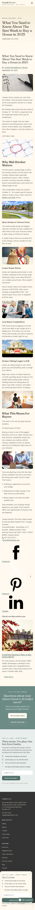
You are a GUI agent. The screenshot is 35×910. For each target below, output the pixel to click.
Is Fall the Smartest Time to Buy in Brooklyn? (17, 655)
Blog (3, 864)
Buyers (18, 68)
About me (5, 847)
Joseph (13, 3)
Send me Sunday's (11, 778)
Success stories (7, 861)
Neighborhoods (7, 850)
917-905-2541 (6, 813)
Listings (4, 830)
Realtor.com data (8, 198)
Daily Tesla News (7, 854)
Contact (4, 868)
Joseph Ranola (10, 68)
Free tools (5, 837)
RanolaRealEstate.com (11, 540)
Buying (24, 68)
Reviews (5, 857)
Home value (6, 834)
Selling (4, 823)
